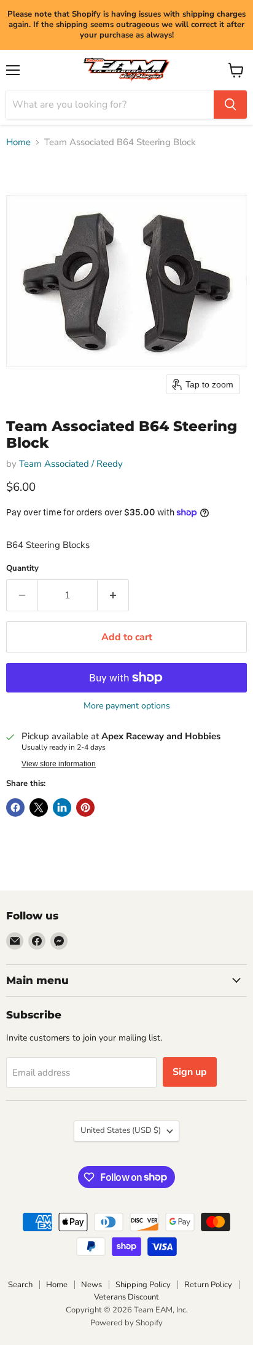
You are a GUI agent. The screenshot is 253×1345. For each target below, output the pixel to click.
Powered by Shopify (126, 1322)
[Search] (230, 104)
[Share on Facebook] (15, 807)
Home (18, 142)
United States (120, 1130)
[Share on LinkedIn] (62, 807)
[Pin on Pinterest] (85, 807)
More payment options (127, 706)
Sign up (190, 1072)
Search (20, 1284)
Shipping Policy (143, 1284)
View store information (58, 764)
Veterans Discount (126, 1297)
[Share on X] (38, 807)
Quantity (22, 568)
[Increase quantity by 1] (113, 595)
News (91, 1284)
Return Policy (208, 1284)
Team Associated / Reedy (71, 464)
